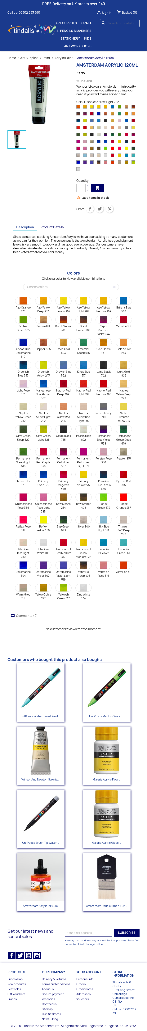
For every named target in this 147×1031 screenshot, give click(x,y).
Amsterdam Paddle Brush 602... (106, 906)
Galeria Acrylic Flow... (106, 779)
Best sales (14, 989)
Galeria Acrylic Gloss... (106, 842)
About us (48, 989)
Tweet (100, 209)
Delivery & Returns (54, 979)
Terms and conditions (56, 984)
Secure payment (53, 994)
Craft (86, 23)
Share (90, 209)
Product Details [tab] (52, 227)
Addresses (83, 994)
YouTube (28, 955)
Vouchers (82, 999)
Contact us (49, 1004)
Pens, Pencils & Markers (70, 31)
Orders (81, 984)
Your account (88, 972)
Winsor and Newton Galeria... (40, 779)
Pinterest (109, 209)
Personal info (85, 979)
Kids (87, 38)
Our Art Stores (51, 1014)
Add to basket (97, 188)
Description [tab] (25, 227)
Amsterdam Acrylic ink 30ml (40, 906)
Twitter (20, 955)
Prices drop (15, 979)
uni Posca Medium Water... (106, 716)
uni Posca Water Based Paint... (40, 716)
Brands (12, 999)
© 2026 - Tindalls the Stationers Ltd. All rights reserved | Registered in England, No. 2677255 (73, 1026)
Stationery (70, 38)
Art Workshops (77, 46)
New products (16, 984)
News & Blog (50, 1019)
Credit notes (84, 989)
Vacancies (48, 999)
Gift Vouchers (16, 994)
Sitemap (47, 1009)
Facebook (12, 955)
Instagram (37, 955)
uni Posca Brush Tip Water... (40, 842)
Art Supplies (66, 23)
